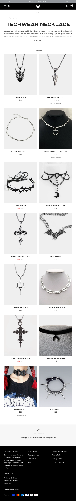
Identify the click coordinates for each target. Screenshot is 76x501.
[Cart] (71, 6)
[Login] (67, 6)
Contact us (32, 459)
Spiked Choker (55, 409)
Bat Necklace (55, 256)
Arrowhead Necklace (55, 97)
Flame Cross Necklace (20, 256)
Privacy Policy (57, 459)
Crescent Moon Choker (55, 358)
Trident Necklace (20, 307)
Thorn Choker (20, 205)
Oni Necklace (20, 97)
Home (6, 18)
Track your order (33, 455)
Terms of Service (58, 463)
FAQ (29, 463)
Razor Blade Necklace (56, 307)
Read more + (38, 41)
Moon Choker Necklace (55, 205)
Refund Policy (56, 455)
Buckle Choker (20, 409)
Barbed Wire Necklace (20, 151)
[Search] (9, 6)
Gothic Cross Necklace (20, 358)
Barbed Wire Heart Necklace (55, 151)
